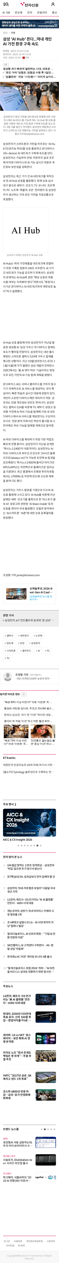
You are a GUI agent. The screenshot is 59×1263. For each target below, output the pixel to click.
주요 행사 (9, 804)
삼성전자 (35, 643)
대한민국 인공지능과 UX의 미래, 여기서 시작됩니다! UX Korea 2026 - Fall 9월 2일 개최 (29, 765)
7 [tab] (37, 845)
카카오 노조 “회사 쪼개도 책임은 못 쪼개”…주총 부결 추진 (17, 1056)
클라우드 (26, 650)
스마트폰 (11, 650)
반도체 (18, 12)
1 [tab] (18, 845)
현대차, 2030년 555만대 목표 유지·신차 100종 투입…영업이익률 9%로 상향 (17, 1018)
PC (48, 650)
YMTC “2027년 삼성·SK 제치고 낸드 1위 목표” (17, 1077)
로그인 (7, 1241)
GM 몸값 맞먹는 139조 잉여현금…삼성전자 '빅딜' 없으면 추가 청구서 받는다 (30, 867)
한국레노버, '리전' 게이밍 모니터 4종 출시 (29, 956)
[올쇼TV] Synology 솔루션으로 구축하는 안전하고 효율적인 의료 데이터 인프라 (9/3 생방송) (29, 772)
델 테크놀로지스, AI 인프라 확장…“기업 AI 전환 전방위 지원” (31, 935)
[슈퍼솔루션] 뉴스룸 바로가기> (41, 598)
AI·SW (6, 12)
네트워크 (24, 635)
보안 (22, 643)
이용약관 (18, 1241)
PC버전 (21, 1245)
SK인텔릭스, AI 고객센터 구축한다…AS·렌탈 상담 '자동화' (30, 947)
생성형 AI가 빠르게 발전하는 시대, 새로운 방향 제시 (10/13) (28, 68)
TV (8, 658)
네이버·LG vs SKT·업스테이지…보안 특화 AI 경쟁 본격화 (17, 1038)
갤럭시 (10, 635)
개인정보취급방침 (34, 1241)
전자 (29, 12)
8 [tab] (40, 845)
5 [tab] (31, 845)
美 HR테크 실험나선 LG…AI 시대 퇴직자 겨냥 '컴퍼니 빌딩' (30, 924)
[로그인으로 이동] (53, 4)
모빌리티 (42, 12)
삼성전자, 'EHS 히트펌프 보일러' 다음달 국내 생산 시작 (31, 890)
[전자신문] (29, 4)
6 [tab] (34, 845)
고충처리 (51, 1241)
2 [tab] (21, 845)
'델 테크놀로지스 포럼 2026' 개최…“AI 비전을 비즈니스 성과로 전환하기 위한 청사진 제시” (31, 970)
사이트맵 (10, 1245)
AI (39, 650)
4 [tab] (28, 845)
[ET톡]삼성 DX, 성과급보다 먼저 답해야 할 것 (31, 876)
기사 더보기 (35, 675)
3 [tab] (25, 845)
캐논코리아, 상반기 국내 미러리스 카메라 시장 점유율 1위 (30, 912)
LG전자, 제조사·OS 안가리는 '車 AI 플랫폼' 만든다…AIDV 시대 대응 (30, 901)
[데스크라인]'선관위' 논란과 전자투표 (35, 678)
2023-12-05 (18, 57)
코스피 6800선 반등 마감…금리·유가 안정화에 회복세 (16, 1095)
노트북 (39, 635)
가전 (13, 32)
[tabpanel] (29, 826)
